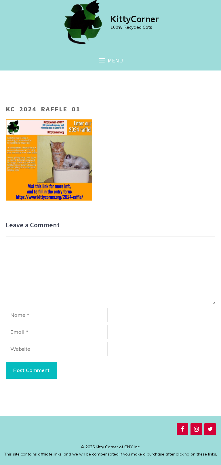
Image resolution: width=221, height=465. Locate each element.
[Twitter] (210, 429)
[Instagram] (196, 429)
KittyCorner (134, 19)
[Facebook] (182, 429)
